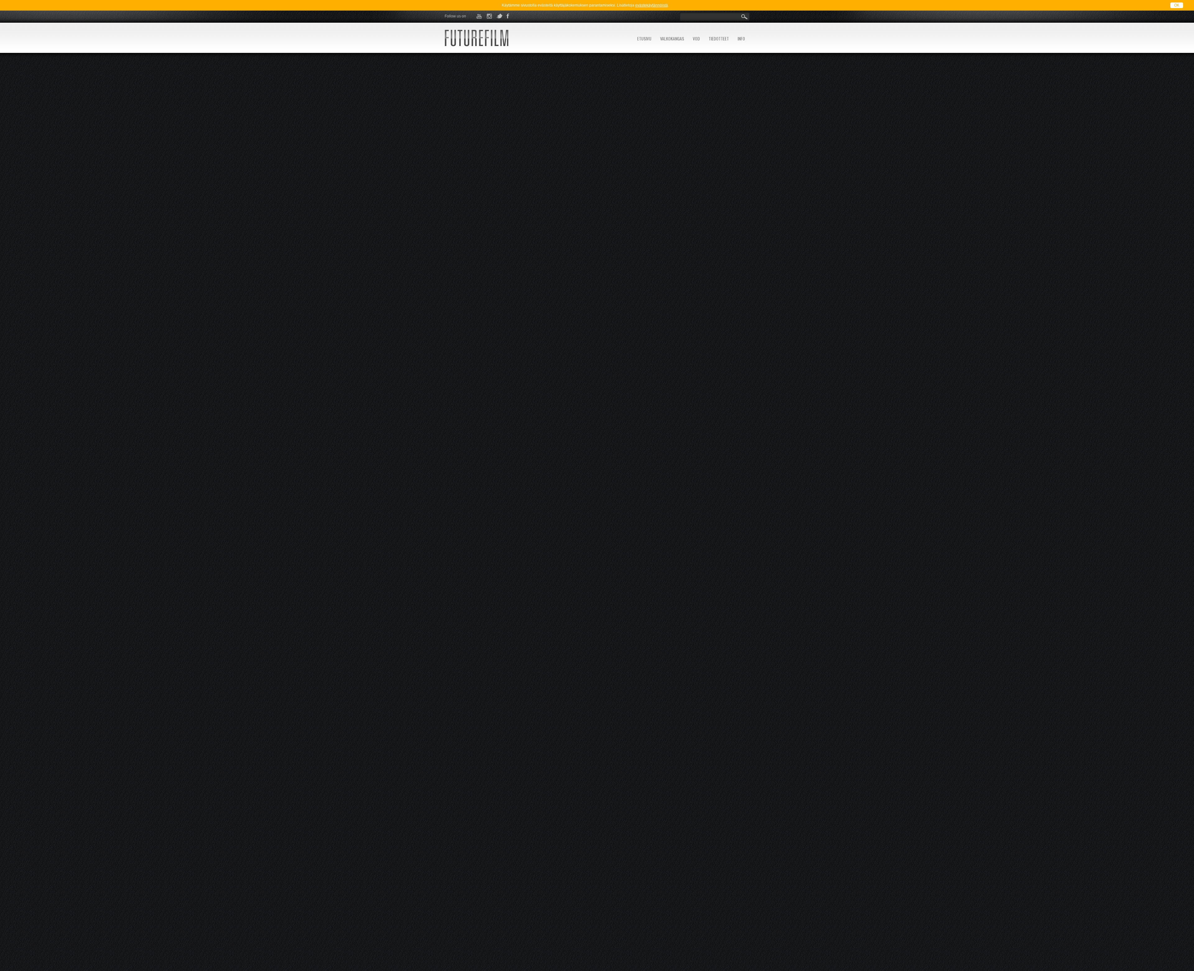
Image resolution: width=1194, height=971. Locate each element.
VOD (696, 38)
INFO (741, 38)
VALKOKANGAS (672, 38)
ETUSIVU (644, 38)
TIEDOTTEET (719, 38)
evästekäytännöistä (651, 5)
